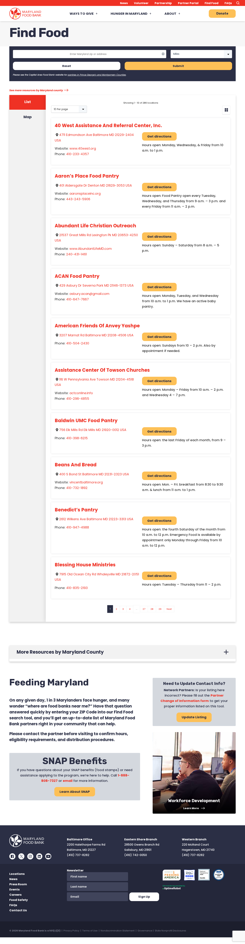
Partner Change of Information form (192, 698)
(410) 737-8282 (78, 855)
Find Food (211, 3)
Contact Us (18, 910)
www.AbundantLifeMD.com (90, 248)
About (170, 13)
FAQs (228, 3)
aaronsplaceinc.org (85, 193)
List (27, 101)
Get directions (159, 136)
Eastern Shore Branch (140, 839)
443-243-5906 (78, 199)
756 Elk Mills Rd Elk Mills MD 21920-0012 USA (92, 430)
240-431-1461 (76, 254)
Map (27, 116)
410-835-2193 (77, 588)
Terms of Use (90, 930)
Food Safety (18, 900)
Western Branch (194, 839)
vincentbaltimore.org (86, 482)
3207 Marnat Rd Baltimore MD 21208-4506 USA (96, 335)
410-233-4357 (77, 154)
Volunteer (141, 3)
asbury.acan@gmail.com (89, 293)
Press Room (18, 884)
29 (160, 609)
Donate (222, 13)
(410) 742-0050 (135, 855)
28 (151, 609)
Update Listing (194, 717)
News (124, 3)
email (67, 780)
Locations (17, 874)
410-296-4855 (77, 398)
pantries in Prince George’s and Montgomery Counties (97, 74)
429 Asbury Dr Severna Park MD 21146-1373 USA (96, 285)
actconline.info (81, 393)
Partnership (163, 3)
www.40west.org (82, 148)
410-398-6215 (77, 438)
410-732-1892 (77, 488)
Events (14, 889)
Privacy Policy (71, 930)
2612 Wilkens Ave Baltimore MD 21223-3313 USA (96, 519)
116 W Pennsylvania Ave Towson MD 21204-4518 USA (94, 382)
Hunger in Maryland (129, 13)
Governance (145, 930)
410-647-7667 (77, 299)
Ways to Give (82, 13)
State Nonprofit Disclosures (170, 930)
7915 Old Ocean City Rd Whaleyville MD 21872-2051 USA (97, 577)
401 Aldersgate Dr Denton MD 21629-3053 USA (95, 185)
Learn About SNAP (75, 791)
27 (144, 609)
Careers (15, 895)
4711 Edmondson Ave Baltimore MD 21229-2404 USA (94, 138)
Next (169, 609)
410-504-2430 (77, 343)
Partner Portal (188, 3)
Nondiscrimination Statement (118, 930)
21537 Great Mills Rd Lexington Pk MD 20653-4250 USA (96, 238)
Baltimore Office (79, 839)
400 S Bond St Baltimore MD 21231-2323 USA (94, 474)
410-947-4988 (77, 527)
